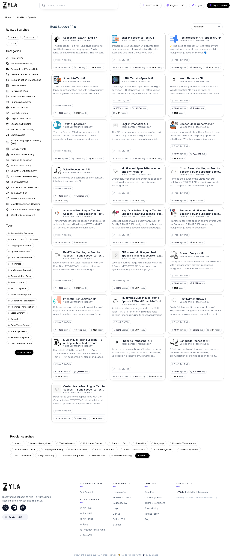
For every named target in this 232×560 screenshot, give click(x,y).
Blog (147, 519)
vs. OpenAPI (86, 535)
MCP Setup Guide (122, 497)
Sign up (116, 513)
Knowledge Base (153, 497)
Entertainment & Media (23, 96)
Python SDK (119, 519)
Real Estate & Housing (22, 154)
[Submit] (43, 5)
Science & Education (21, 159)
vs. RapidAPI (86, 513)
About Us (149, 491)
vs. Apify (84, 524)
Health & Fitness (19, 112)
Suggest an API (120, 502)
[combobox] (78, 5)
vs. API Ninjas (86, 518)
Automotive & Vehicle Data (24, 68)
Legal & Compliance (21, 118)
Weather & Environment (23, 214)
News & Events (18, 148)
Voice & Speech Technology (25, 209)
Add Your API (86, 491)
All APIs (20, 17)
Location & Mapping (21, 123)
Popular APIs (17, 57)
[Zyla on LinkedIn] (14, 508)
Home (8, 17)
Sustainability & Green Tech (25, 187)
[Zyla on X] (5, 508)
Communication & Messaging (26, 79)
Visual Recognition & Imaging (26, 203)
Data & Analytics (19, 90)
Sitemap (117, 524)
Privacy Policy (151, 508)
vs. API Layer (86, 507)
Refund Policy (152, 513)
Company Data (18, 85)
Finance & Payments (21, 101)
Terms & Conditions (155, 502)
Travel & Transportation (23, 198)
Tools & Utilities (19, 192)
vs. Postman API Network (92, 529)
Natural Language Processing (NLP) (26, 142)
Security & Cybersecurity (23, 170)
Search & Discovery (21, 165)
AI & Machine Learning (22, 63)
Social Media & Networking (24, 176)
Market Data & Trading (22, 129)
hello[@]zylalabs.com (196, 491)
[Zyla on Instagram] (23, 508)
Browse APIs (119, 491)
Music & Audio (18, 134)
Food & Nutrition (19, 107)
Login (116, 508)
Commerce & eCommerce (24, 74)
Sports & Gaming (19, 181)
